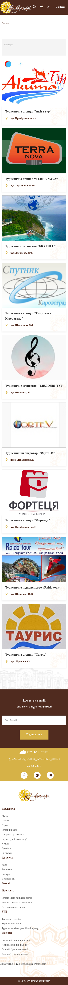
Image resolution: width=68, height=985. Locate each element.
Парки (5, 825)
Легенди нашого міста (13, 907)
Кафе (4, 865)
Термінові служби (11, 919)
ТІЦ (4, 911)
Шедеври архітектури (13, 834)
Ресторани (7, 869)
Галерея (7, 932)
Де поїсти (7, 857)
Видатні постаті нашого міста (17, 902)
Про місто (8, 890)
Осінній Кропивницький (15, 949)
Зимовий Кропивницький (15, 954)
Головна (5, 23)
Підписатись (34, 734)
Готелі (6, 883)
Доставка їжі (8, 878)
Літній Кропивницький (14, 944)
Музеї (5, 816)
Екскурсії (7, 853)
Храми (5, 843)
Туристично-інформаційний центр (20, 928)
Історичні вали (9, 830)
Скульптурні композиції (14, 839)
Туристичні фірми (11, 923)
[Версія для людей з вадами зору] (48, 7)
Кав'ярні (6, 874)
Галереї (5, 820)
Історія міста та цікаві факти (17, 898)
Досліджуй (8, 808)
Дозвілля (6, 848)
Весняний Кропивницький (16, 940)
